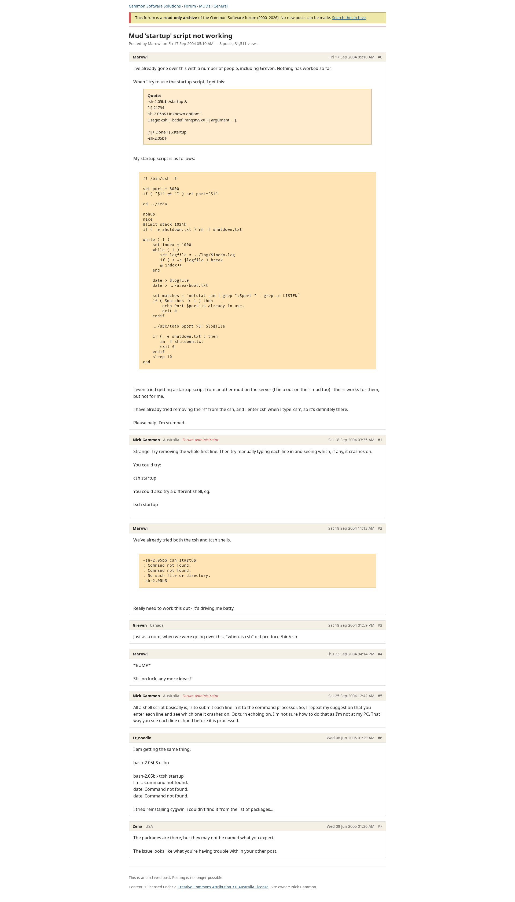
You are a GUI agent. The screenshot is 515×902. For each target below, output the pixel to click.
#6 (380, 737)
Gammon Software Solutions (155, 6)
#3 (380, 625)
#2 (380, 528)
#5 (380, 695)
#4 (380, 653)
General (221, 6)
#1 (380, 439)
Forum (190, 6)
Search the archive (349, 17)
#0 (380, 57)
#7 (380, 826)
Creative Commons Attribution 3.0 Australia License (223, 886)
